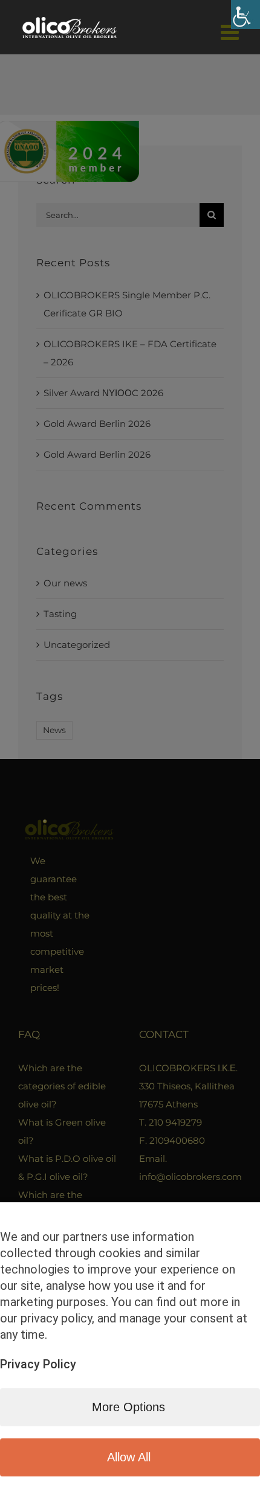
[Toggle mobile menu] (231, 31)
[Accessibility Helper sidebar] (245, 14)
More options (128, 1407)
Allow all (129, 1457)
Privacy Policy (38, 1364)
